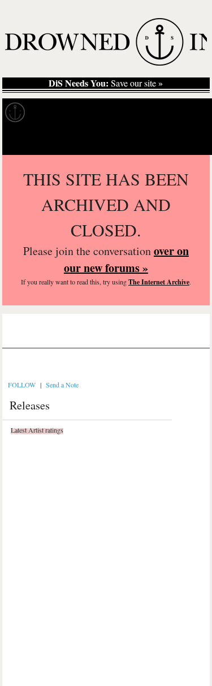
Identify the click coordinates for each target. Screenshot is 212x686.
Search (187, 140)
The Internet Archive (158, 282)
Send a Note (62, 384)
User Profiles (90, 335)
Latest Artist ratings (37, 429)
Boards (36, 335)
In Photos (166, 112)
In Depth (110, 112)
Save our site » (106, 83)
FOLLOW (22, 384)
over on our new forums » (126, 259)
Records (56, 112)
